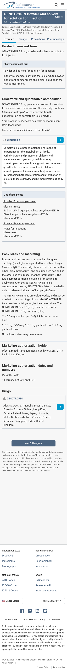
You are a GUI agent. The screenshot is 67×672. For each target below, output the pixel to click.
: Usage (33, 443)
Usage (23, 39)
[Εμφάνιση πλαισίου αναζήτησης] (56, 4)
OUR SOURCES (29, 619)
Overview (9, 39)
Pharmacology (55, 39)
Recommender (44, 560)
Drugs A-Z (7, 555)
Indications (42, 566)
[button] (22, 610)
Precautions (38, 39)
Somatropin (25, 22)
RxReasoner (42, 580)
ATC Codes (8, 580)
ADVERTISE (54, 619)
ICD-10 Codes (10, 585)
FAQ (42, 619)
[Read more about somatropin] (60, 140)
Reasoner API (43, 585)
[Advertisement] (33, 508)
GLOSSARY (11, 619)
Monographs (9, 566)
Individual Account (46, 590)
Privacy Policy (42, 667)
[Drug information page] (60, 407)
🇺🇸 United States (10, 601)
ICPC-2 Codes (10, 590)
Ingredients (8, 560)
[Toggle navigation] (62, 4)
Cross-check (43, 555)
